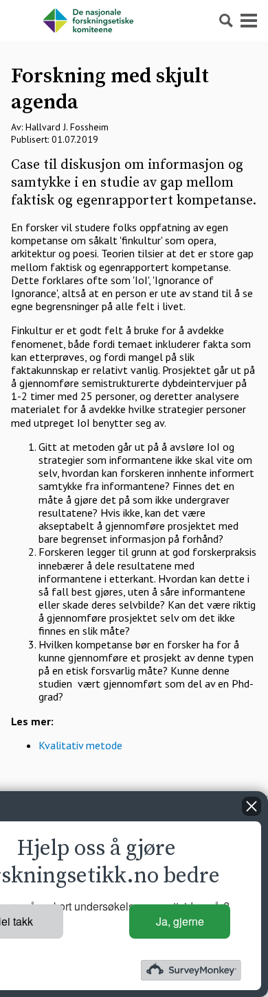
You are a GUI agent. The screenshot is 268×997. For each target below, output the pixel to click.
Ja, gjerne (180, 921)
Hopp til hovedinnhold (51, 6)
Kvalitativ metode (80, 745)
